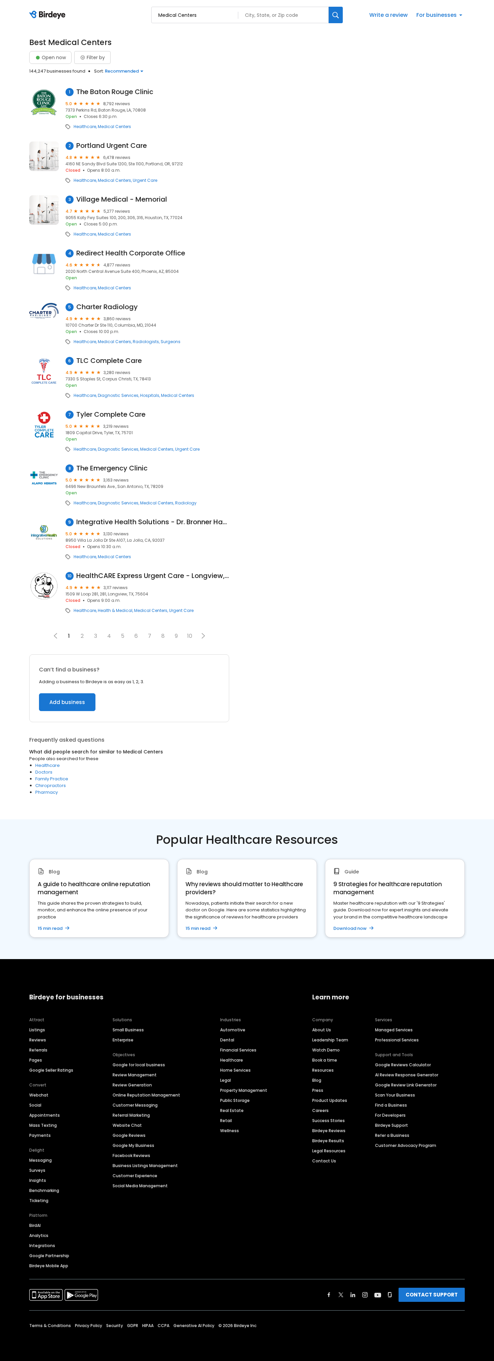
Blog (316, 1080)
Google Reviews (129, 1135)
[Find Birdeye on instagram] (365, 1295)
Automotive (232, 1030)
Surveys (37, 1170)
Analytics (38, 1235)
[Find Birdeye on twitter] (340, 1295)
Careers (320, 1110)
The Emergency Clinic (112, 468)
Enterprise (123, 1040)
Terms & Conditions (50, 1325)
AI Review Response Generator (406, 1075)
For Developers (390, 1115)
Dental (227, 1040)
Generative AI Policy (193, 1325)
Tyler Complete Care (111, 414)
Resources (323, 1070)
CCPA (163, 1325)
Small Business (128, 1030)
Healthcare (85, 126)
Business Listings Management (145, 1165)
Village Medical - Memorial (121, 199)
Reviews (37, 1040)
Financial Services (238, 1050)
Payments (40, 1135)
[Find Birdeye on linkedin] (353, 1295)
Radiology (186, 503)
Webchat (38, 1095)
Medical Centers (114, 126)
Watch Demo (326, 1050)
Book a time (324, 1060)
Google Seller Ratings (51, 1070)
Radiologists (146, 341)
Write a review (388, 15)
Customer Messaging (135, 1105)
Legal (225, 1080)
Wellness (229, 1130)
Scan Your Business (395, 1095)
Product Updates (329, 1100)
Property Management (243, 1090)
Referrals (38, 1050)
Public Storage (235, 1100)
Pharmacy (46, 792)
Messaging (40, 1160)
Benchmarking (44, 1190)
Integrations (42, 1245)
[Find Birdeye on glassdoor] (390, 1295)
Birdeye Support (391, 1125)
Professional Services (397, 1040)
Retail (226, 1120)
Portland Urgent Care (111, 145)
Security (114, 1325)
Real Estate (232, 1110)
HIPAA (148, 1325)
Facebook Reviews (131, 1155)
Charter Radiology (107, 307)
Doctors (43, 772)
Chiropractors (50, 785)
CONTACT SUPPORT (432, 1294)
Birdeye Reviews (328, 1130)
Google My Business (133, 1145)
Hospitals (149, 395)
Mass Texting (43, 1125)
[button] (203, 636)
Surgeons (170, 341)
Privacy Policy (88, 1325)
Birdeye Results (328, 1141)
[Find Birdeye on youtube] (377, 1295)
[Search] (336, 15)
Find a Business (391, 1105)
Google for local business (139, 1065)
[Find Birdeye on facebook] (329, 1295)
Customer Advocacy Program (405, 1145)
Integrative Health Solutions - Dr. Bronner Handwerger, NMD (152, 522)
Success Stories (328, 1120)
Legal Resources (328, 1151)
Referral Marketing (131, 1115)
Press (317, 1090)
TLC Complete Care (109, 361)
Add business (67, 702)
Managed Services (394, 1030)
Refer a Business (392, 1135)
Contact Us (324, 1161)
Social (35, 1105)
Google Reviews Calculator (403, 1065)
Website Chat (127, 1125)
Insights (37, 1180)
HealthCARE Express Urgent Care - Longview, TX (152, 576)
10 (189, 636)
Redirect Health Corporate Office (130, 253)
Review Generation (132, 1085)
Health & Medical (115, 610)
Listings (37, 1030)
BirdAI (35, 1225)
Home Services (235, 1070)
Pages (35, 1060)
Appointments (44, 1115)
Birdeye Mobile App (48, 1266)
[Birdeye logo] (48, 15)
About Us (321, 1030)
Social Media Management (140, 1186)
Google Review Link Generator (406, 1085)
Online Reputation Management (146, 1095)
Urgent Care (145, 180)
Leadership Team (330, 1040)
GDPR (132, 1325)
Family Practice (51, 779)
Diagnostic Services (118, 395)
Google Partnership (49, 1256)
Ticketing (38, 1200)
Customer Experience (135, 1176)
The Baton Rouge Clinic (114, 92)
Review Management (135, 1075)
